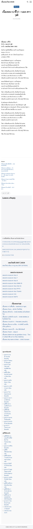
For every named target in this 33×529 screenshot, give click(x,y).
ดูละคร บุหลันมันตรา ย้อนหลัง (8, 382)
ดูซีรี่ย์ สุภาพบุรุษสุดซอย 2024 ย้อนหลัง (8, 497)
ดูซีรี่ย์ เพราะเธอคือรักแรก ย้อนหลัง (8, 405)
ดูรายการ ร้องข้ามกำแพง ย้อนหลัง (8, 502)
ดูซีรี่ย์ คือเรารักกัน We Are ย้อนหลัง (8, 491)
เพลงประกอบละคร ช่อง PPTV (11, 288)
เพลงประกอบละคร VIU (9, 294)
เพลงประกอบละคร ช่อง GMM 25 (12, 283)
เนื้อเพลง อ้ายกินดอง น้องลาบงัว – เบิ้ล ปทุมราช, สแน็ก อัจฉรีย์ (8, 175)
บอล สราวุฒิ (5, 193)
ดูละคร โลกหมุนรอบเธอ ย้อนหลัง (7, 394)
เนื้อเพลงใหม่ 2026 (7, 2)
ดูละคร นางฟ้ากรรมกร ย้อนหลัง (8, 388)
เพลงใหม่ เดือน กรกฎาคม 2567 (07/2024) (15, 265)
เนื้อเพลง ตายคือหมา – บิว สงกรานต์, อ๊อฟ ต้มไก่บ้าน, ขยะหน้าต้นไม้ (7, 169)
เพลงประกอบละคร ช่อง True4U (11, 291)
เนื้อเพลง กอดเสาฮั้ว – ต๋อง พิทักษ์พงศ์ (13, 329)
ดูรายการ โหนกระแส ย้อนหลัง (7, 427)
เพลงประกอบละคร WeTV (10, 297)
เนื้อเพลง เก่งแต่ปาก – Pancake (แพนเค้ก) (14, 321)
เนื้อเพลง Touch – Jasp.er (10, 332)
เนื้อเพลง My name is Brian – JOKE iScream (15, 339)
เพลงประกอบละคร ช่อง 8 (10, 280)
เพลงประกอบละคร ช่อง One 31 (11, 286)
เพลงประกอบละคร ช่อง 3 (10, 275)
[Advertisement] (16, 30)
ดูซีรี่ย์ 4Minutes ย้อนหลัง (8, 451)
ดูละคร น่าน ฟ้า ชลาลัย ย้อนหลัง (7, 356)
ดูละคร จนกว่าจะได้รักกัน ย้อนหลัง (8, 399)
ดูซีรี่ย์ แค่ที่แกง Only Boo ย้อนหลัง (8, 485)
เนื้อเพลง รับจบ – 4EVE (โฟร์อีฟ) (12, 309)
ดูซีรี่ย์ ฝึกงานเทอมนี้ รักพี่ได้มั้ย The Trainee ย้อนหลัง (8, 440)
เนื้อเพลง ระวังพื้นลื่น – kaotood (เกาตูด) (14, 306)
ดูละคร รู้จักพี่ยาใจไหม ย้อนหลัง (8, 465)
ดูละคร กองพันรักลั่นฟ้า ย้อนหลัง (8, 479)
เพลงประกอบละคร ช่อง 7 (10, 278)
